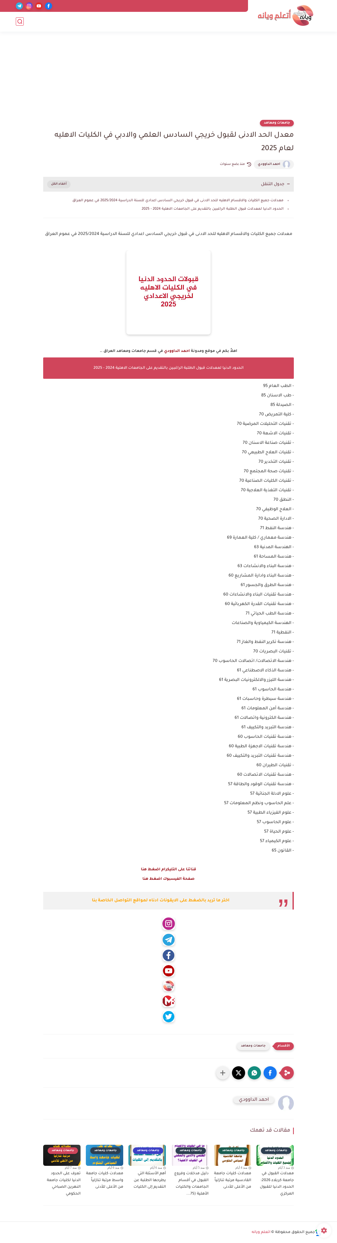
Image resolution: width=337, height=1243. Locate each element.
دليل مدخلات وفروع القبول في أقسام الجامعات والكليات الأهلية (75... (191, 1184)
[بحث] (20, 21)
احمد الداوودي (269, 164)
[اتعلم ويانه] (285, 15)
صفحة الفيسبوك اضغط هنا (168, 879)
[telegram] (19, 5)
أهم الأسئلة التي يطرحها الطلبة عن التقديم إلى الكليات (149, 1180)
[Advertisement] (168, 79)
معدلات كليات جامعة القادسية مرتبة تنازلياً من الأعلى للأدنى (232, 1180)
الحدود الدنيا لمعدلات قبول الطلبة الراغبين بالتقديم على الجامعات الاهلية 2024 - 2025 (213, 209)
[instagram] (29, 5)
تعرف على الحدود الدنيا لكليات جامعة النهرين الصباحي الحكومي (64, 1184)
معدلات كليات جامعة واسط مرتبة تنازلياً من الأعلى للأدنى (104, 1180)
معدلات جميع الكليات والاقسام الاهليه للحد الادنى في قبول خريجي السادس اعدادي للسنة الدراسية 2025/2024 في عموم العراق (178, 201)
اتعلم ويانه (261, 1232)
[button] (270, 1072)
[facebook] (48, 5)
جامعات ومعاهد (277, 123)
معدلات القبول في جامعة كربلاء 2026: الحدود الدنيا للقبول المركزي (277, 1184)
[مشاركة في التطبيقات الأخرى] (222, 1072)
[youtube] (38, 5)
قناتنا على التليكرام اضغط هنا (168, 870)
